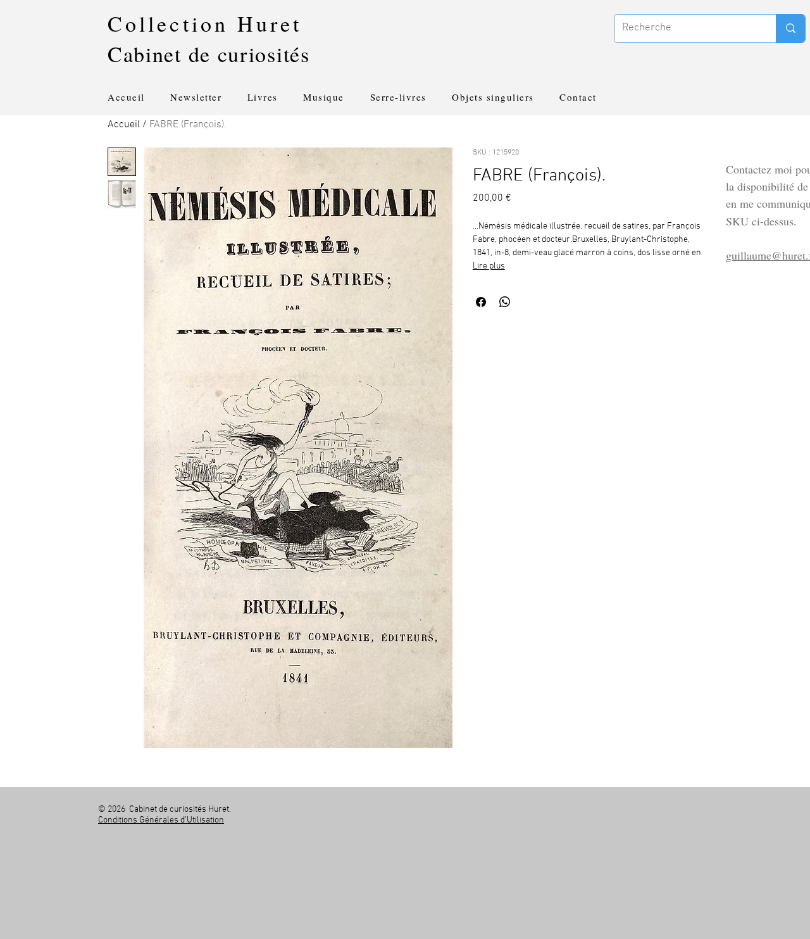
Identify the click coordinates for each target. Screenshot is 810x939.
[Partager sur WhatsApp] (505, 302)
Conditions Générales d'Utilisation (161, 820)
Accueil (124, 124)
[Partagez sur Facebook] (481, 302)
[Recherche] (790, 28)
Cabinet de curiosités (209, 53)
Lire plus (489, 266)
